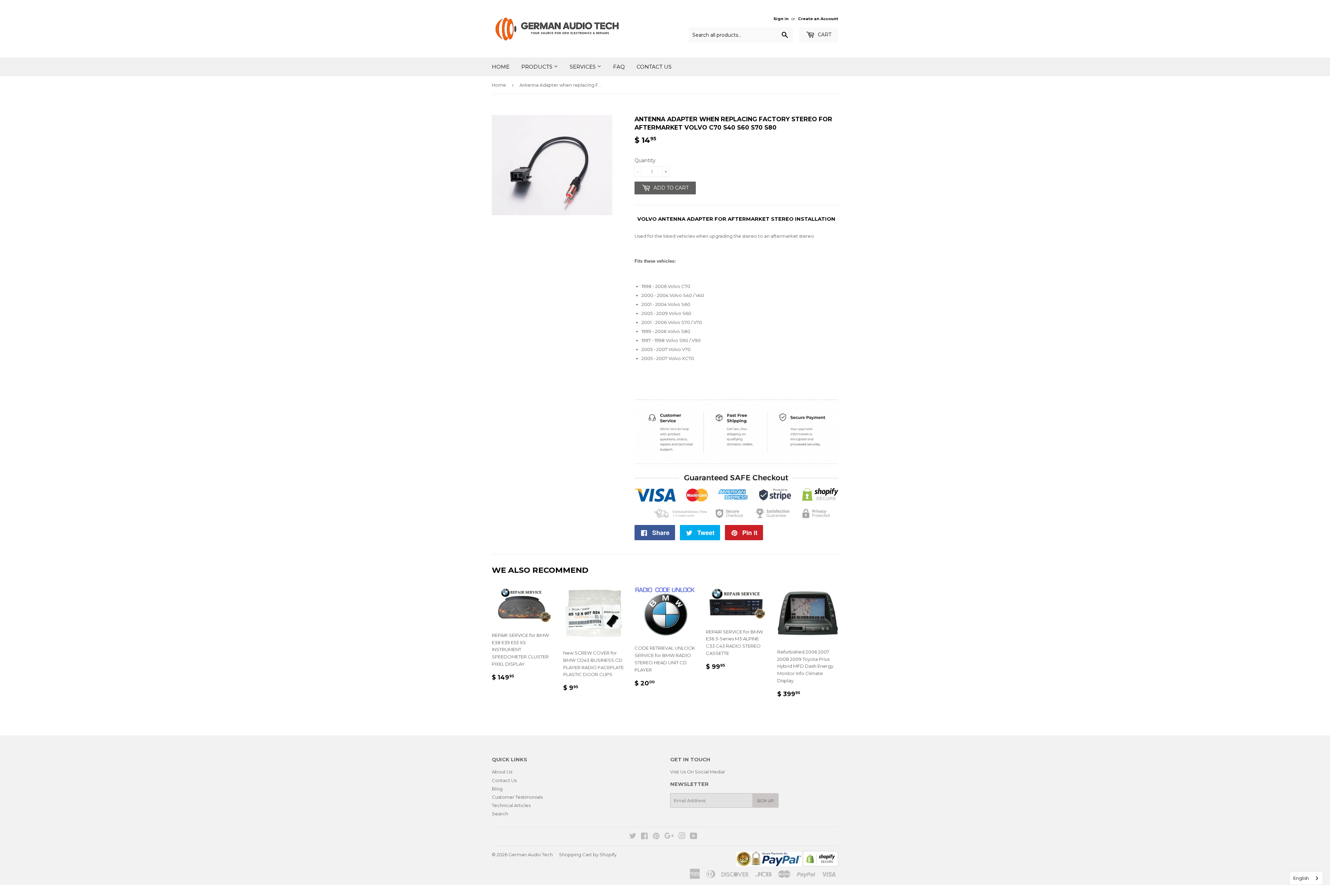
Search (500, 813)
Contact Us (654, 66)
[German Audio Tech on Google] (669, 837)
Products (537, 66)
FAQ (619, 66)
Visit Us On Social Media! (697, 771)
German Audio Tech (530, 854)
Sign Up (765, 800)
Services (583, 66)
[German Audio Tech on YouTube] (693, 837)
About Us (502, 771)
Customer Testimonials (517, 797)
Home (500, 66)
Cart (823, 35)
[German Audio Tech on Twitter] (632, 837)
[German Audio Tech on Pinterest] (656, 837)
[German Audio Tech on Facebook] (644, 837)
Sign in (781, 18)
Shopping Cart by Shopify (588, 854)
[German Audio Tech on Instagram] (682, 837)
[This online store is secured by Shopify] (820, 864)
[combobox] (1306, 878)
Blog (497, 788)
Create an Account (818, 18)
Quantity (645, 160)
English (1301, 878)
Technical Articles (511, 805)
